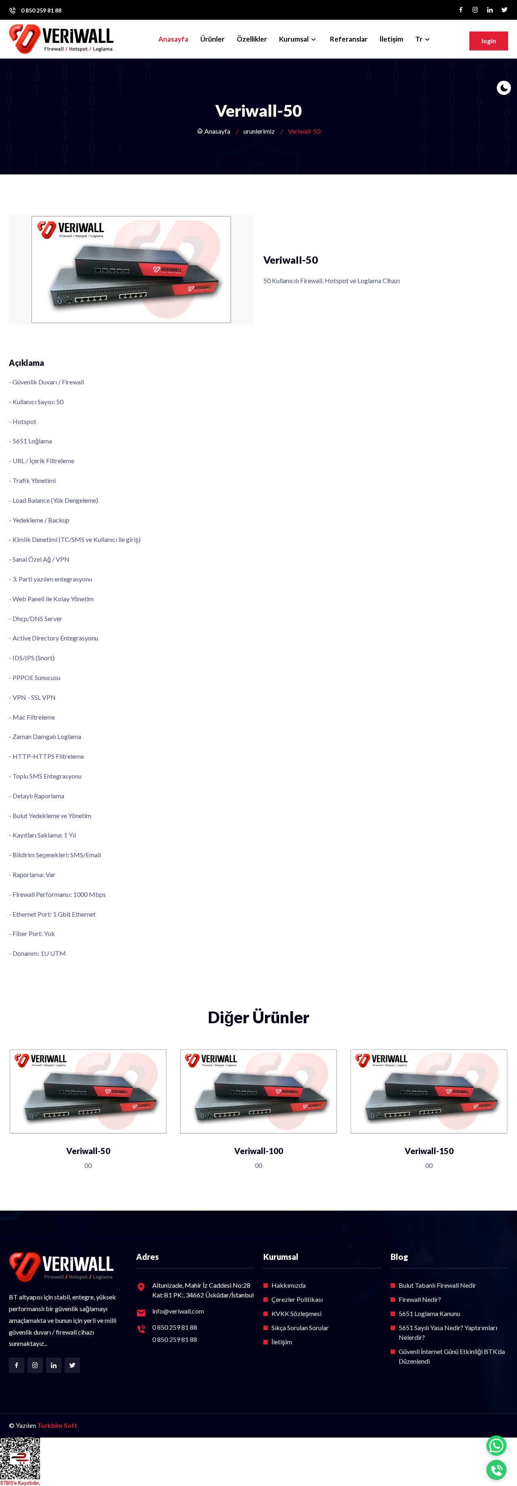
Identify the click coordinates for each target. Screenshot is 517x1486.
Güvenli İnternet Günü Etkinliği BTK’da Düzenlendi (452, 1356)
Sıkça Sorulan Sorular (300, 1327)
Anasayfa (173, 39)
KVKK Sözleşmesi (296, 1313)
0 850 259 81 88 (41, 10)
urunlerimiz (259, 131)
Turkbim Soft (57, 1425)
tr (419, 39)
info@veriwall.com (178, 1311)
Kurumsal (294, 39)
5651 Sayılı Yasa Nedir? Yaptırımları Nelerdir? (448, 1332)
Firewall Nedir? (420, 1299)
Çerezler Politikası (297, 1299)
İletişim (391, 39)
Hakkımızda (288, 1285)
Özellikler (252, 39)
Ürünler (212, 39)
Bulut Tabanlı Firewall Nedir (437, 1285)
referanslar (349, 39)
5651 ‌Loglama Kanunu (429, 1313)
